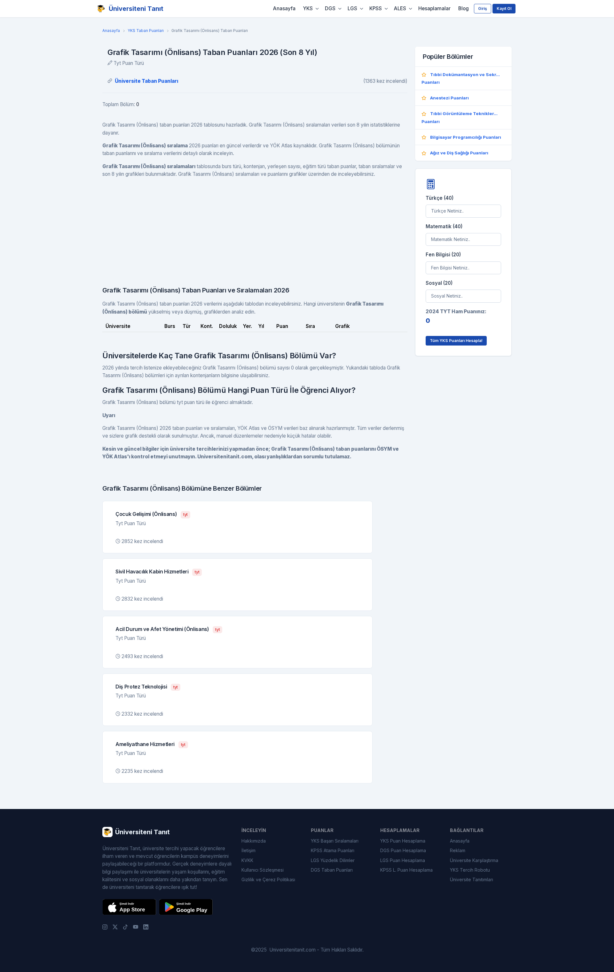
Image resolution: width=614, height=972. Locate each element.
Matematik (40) (444, 226)
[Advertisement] (254, 228)
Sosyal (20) (439, 283)
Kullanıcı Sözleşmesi (262, 870)
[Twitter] (115, 927)
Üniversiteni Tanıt (136, 8)
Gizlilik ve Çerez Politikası (268, 879)
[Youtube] (135, 927)
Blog (463, 8)
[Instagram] (104, 927)
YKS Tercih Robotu (470, 870)
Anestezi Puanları (449, 97)
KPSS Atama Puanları (332, 850)
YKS (308, 8)
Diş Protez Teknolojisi (141, 686)
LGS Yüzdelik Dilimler (333, 860)
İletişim (248, 850)
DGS (330, 8)
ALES (400, 8)
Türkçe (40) (439, 198)
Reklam (457, 850)
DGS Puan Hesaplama (403, 850)
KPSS (375, 8)
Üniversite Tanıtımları (471, 879)
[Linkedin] (145, 927)
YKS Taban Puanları (146, 30)
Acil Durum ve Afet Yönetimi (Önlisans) (162, 629)
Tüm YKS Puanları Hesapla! (456, 340)
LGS (352, 8)
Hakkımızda (253, 841)
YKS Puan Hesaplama (402, 841)
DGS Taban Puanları (332, 870)
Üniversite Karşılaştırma (474, 860)
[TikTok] (125, 927)
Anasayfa (284, 8)
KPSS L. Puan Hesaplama (406, 870)
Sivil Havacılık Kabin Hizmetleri (152, 571)
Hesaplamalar (434, 8)
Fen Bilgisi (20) (443, 255)
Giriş (482, 8)
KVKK (247, 860)
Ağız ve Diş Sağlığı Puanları (459, 152)
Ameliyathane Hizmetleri (145, 744)
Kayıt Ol (504, 8)
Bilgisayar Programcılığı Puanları (465, 137)
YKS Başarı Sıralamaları (334, 841)
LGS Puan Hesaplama (402, 860)
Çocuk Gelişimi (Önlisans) (146, 514)
